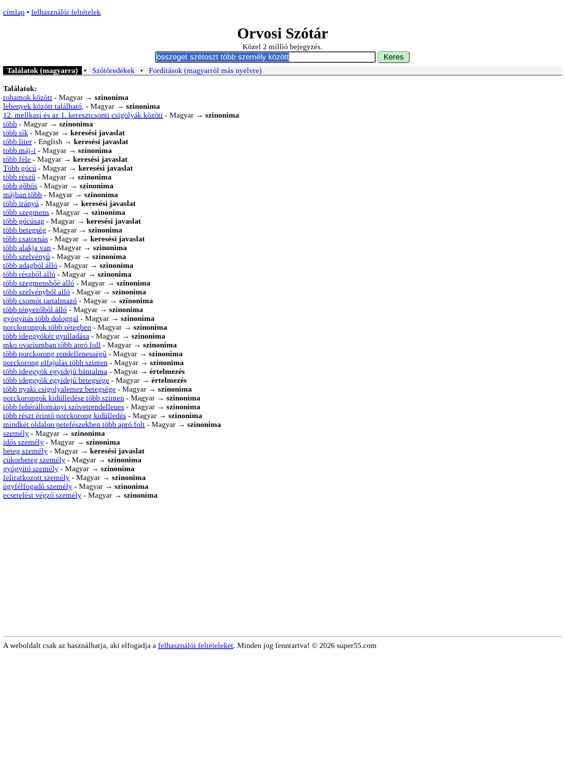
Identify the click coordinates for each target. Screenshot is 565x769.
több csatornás (25, 238)
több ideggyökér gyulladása (46, 336)
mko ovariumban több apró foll (52, 344)
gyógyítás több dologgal (40, 318)
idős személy (23, 442)
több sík (15, 132)
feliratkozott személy (36, 477)
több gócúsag (23, 221)
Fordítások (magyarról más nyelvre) (205, 70)
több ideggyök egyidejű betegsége (56, 380)
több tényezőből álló (35, 309)
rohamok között (27, 97)
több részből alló (29, 274)
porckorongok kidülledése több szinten (63, 398)
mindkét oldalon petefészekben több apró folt (74, 424)
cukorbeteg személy (34, 459)
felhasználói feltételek (66, 12)
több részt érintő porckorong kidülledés (64, 415)
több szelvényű (26, 256)
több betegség (24, 230)
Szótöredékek (113, 70)
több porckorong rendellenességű (54, 353)
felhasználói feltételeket (195, 645)
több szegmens (26, 212)
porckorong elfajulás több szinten (55, 362)
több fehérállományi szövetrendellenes (63, 406)
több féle (17, 159)
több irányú (21, 203)
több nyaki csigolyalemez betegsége (59, 389)
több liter (17, 141)
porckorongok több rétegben (47, 327)
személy (16, 433)
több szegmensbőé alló (38, 283)
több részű (19, 177)
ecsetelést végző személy (42, 495)
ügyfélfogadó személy (37, 486)
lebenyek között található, (43, 106)
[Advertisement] (282, 579)
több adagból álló (30, 265)
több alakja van (27, 247)
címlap (14, 12)
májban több (22, 194)
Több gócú (19, 168)
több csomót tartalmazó (40, 300)
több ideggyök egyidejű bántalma (55, 371)
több (10, 124)
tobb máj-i (19, 150)
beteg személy (25, 451)
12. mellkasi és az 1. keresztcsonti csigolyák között (83, 115)
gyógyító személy (30, 468)
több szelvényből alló (36, 291)
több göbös (20, 185)
